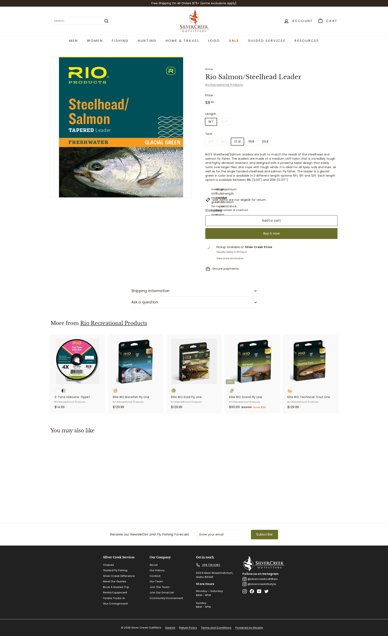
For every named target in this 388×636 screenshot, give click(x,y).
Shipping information (150, 290)
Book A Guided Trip (116, 587)
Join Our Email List (162, 592)
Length (210, 114)
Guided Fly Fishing (115, 570)
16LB (251, 141)
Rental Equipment (115, 592)
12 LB (237, 141)
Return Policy (188, 628)
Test (208, 134)
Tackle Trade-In (114, 598)
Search (170, 628)
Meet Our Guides (114, 581)
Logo (214, 40)
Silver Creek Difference (119, 576)
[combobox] (81, 21)
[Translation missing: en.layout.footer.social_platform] (244, 591)
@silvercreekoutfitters (263, 579)
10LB (224, 141)
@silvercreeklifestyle (262, 584)
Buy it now (271, 233)
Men (73, 40)
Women (95, 40)
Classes (108, 565)
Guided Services (267, 40)
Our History (157, 570)
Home (209, 69)
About (154, 565)
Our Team (156, 581)
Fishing (120, 40)
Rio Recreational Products (224, 85)
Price (209, 95)
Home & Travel (182, 40)
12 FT (224, 122)
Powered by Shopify (249, 628)
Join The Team (160, 587)
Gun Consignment (115, 604)
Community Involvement (166, 598)
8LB (210, 141)
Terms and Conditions (216, 628)
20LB (265, 141)
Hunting (147, 40)
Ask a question (144, 302)
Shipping (211, 210)
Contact (155, 576)
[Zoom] (121, 127)
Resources (306, 40)
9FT (211, 122)
